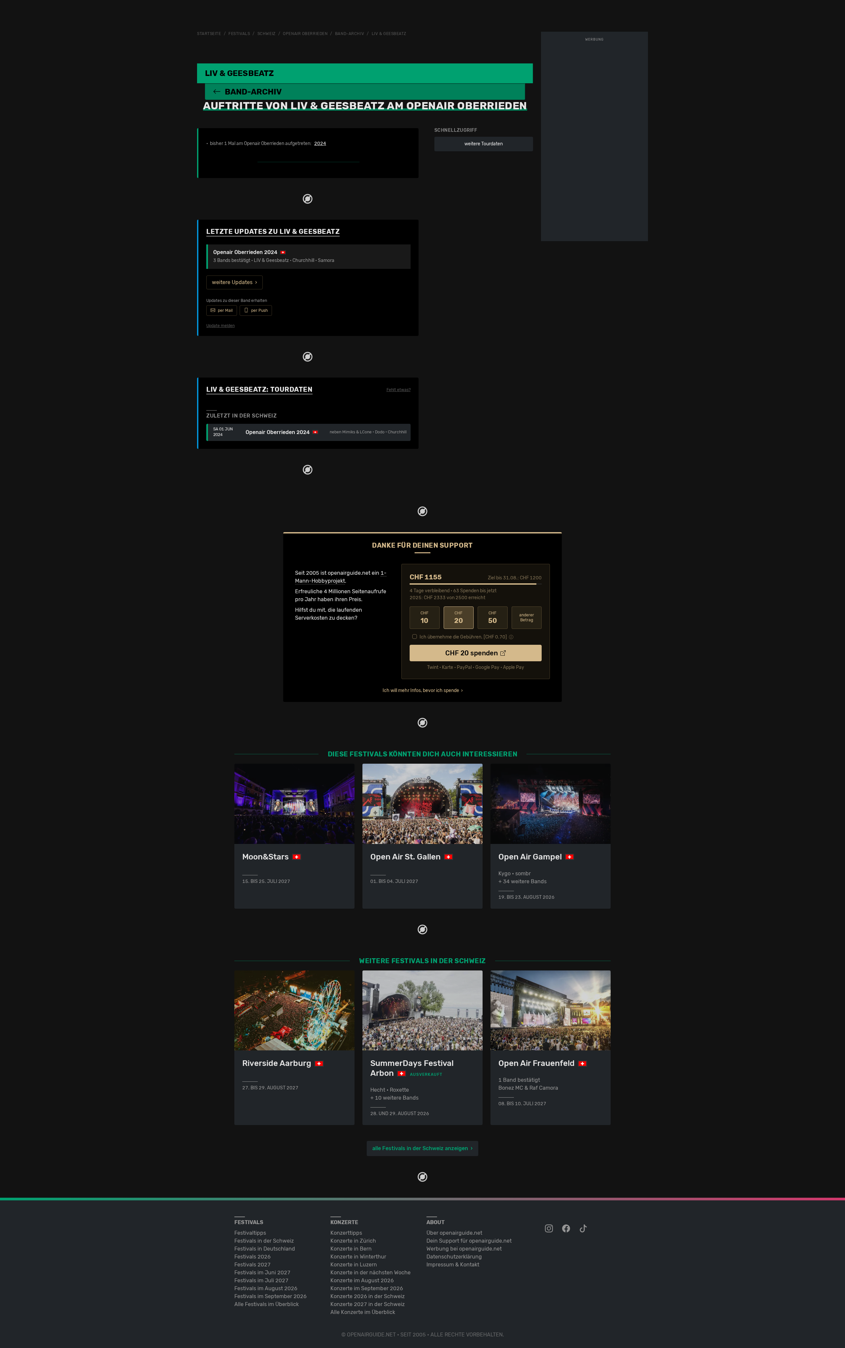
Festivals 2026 (252, 1257)
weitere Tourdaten (483, 144)
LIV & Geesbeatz (389, 33)
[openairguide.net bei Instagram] (549, 1228)
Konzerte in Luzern (353, 1264)
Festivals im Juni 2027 (262, 1272)
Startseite (209, 33)
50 (492, 618)
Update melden (220, 326)
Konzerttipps (346, 1233)
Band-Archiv (349, 33)
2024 (320, 143)
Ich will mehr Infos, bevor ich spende (421, 690)
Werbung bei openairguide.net (464, 1249)
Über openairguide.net (454, 1233)
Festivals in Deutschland (264, 1249)
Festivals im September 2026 (270, 1296)
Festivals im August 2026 (265, 1288)
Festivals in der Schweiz (264, 1241)
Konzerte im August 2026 (362, 1280)
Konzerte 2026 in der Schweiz (367, 1296)
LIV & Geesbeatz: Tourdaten (259, 389)
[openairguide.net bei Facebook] (566, 1228)
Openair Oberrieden (305, 33)
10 (424, 618)
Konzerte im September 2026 (366, 1288)
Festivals (239, 33)
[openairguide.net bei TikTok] (584, 1228)
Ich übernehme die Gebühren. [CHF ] (463, 637)
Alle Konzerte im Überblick (362, 1312)
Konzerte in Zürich (353, 1241)
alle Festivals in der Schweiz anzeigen (420, 1148)
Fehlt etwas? (399, 390)
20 (458, 618)
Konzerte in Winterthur (358, 1257)
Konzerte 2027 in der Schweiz (367, 1304)
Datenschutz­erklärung (454, 1257)
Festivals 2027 (252, 1264)
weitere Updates (232, 282)
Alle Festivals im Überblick (266, 1304)
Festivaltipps (250, 1233)
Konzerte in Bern (351, 1249)
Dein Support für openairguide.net (469, 1241)
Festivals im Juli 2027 (261, 1280)
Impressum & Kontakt (452, 1264)
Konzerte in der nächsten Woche (370, 1272)
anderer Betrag (526, 617)
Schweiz (266, 33)
